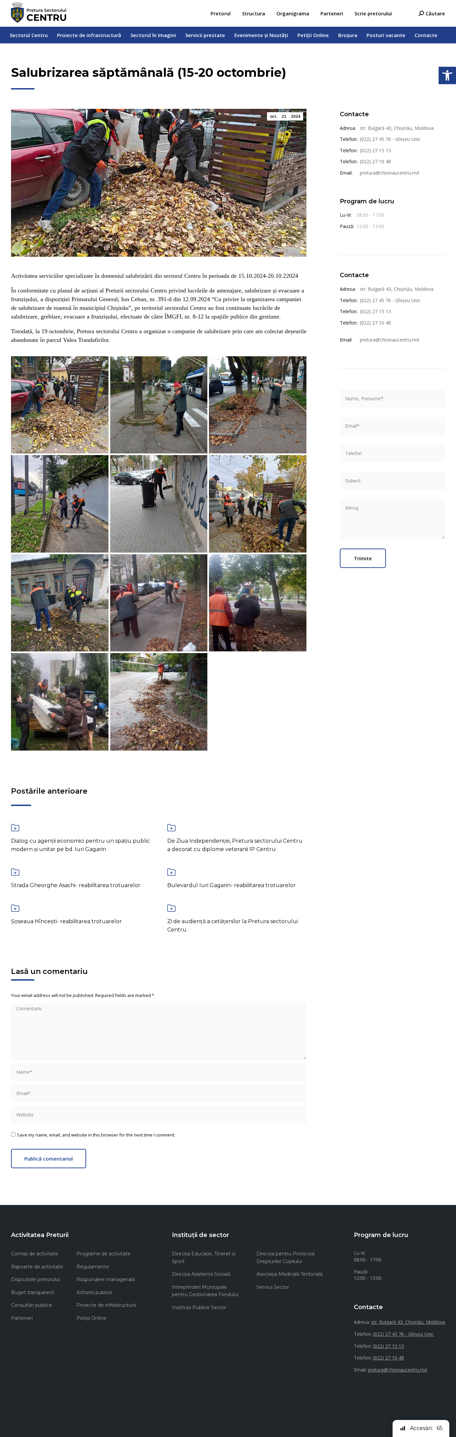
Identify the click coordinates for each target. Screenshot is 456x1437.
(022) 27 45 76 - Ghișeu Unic (390, 139)
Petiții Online (91, 1318)
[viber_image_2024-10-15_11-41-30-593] (159, 405)
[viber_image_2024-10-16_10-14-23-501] (59, 603)
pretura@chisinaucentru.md (389, 173)
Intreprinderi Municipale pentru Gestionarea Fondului (205, 1290)
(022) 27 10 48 (375, 161)
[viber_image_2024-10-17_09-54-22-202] (257, 603)
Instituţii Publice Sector (199, 1307)
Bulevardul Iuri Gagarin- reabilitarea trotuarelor (231, 885)
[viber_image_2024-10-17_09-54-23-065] (59, 702)
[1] (59, 405)
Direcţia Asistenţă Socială (201, 1274)
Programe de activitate (103, 1254)
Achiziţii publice (94, 1292)
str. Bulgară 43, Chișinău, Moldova (397, 128)
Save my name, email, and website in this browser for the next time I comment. (96, 1135)
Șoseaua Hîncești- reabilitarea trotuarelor (66, 921)
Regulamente (92, 1267)
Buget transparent (32, 1292)
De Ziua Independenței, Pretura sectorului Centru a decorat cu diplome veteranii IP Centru (234, 845)
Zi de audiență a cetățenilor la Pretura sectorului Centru (232, 925)
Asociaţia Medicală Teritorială (289, 1274)
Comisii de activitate (34, 1254)
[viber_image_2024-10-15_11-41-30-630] (257, 405)
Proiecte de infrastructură (106, 1305)
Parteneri (22, 1318)
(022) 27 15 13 (375, 150)
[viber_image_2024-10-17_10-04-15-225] (159, 702)
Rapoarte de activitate (37, 1267)
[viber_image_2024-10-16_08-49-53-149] (59, 504)
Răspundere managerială (105, 1279)
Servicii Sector (272, 1287)
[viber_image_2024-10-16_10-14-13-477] (257, 504)
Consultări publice (31, 1305)
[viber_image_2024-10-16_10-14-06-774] (159, 504)
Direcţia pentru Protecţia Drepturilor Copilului (285, 1257)
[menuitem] (221, 13)
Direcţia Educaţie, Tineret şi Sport (203, 1257)
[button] (447, 75)
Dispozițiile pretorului (35, 1279)
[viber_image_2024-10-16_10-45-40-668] (159, 603)
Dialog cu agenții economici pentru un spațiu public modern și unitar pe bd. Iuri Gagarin (80, 845)
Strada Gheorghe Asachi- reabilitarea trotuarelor (76, 885)
